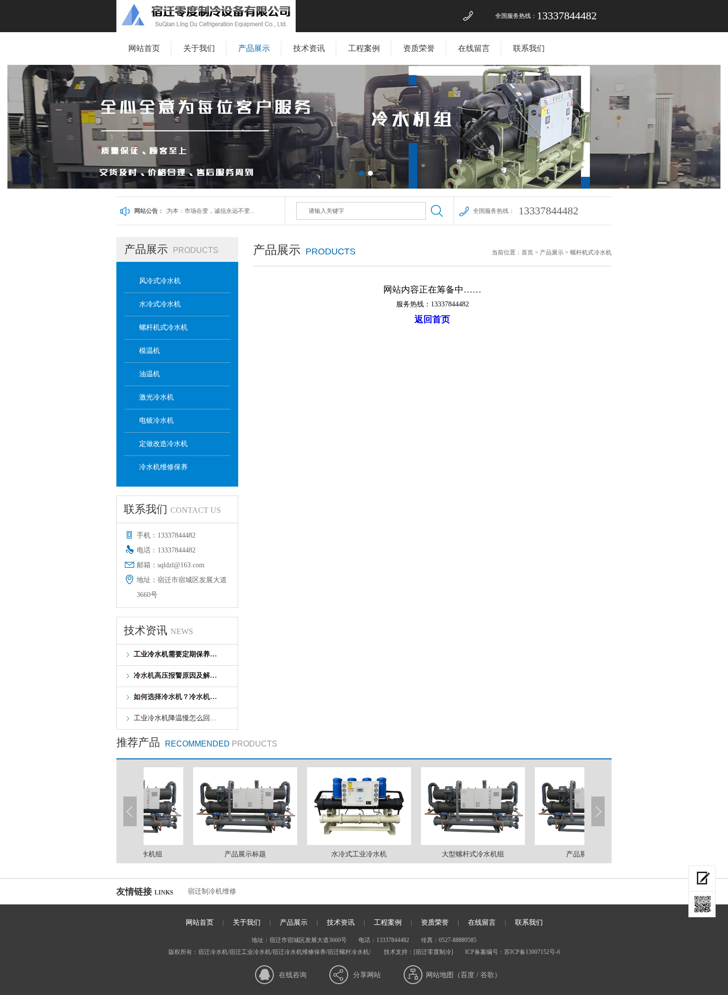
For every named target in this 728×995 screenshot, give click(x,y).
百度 (467, 975)
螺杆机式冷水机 (163, 327)
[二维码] (702, 904)
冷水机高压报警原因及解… (175, 675)
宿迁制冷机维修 (212, 891)
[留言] (702, 878)
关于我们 (199, 48)
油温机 (149, 374)
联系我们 (529, 48)
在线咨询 (293, 975)
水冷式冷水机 (160, 304)
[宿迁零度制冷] (433, 951)
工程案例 (364, 48)
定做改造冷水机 (163, 444)
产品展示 (254, 48)
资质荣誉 (419, 48)
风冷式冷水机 (160, 281)
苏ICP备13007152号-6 (532, 951)
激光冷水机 (156, 397)
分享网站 (367, 975)
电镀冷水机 (156, 420)
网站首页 (144, 48)
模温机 (149, 350)
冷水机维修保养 (163, 467)
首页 (527, 252)
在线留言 (474, 48)
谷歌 (487, 975)
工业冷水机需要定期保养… (175, 654)
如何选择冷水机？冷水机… (175, 696)
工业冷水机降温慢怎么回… (175, 718)
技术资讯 (309, 48)
